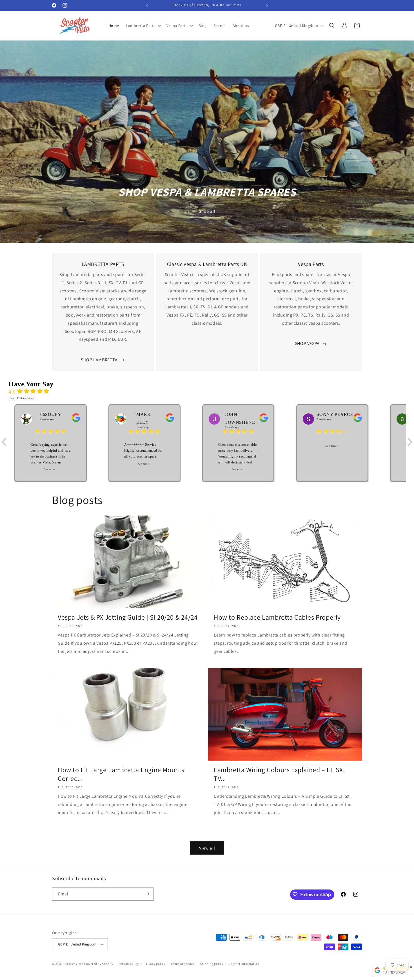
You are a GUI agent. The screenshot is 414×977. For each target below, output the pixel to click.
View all (207, 847)
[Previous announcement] (147, 5)
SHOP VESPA (307, 344)
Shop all (207, 211)
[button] (143, 26)
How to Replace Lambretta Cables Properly (277, 617)
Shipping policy (211, 964)
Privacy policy (154, 964)
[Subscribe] (147, 893)
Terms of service (182, 964)
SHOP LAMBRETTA (99, 360)
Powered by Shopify (98, 964)
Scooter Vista (74, 964)
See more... (50, 469)
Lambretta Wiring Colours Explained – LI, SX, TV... (279, 774)
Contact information (244, 964)
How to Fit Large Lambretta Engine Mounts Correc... (121, 774)
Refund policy (129, 964)
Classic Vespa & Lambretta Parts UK (207, 264)
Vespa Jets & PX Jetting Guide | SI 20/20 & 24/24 (128, 617)
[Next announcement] (267, 5)
